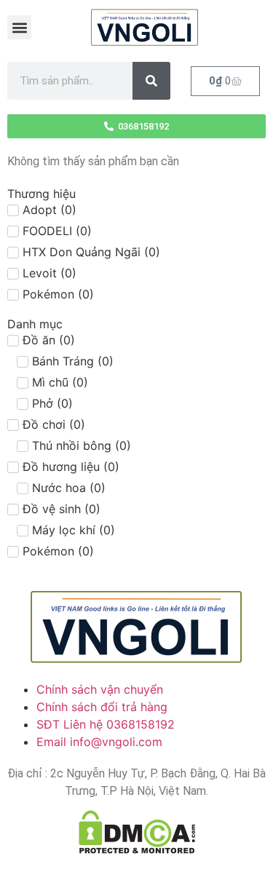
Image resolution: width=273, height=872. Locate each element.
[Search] (151, 81)
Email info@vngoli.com (99, 741)
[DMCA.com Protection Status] (136, 832)
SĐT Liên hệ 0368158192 (105, 724)
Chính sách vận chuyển (99, 689)
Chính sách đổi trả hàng (101, 706)
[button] (19, 27)
